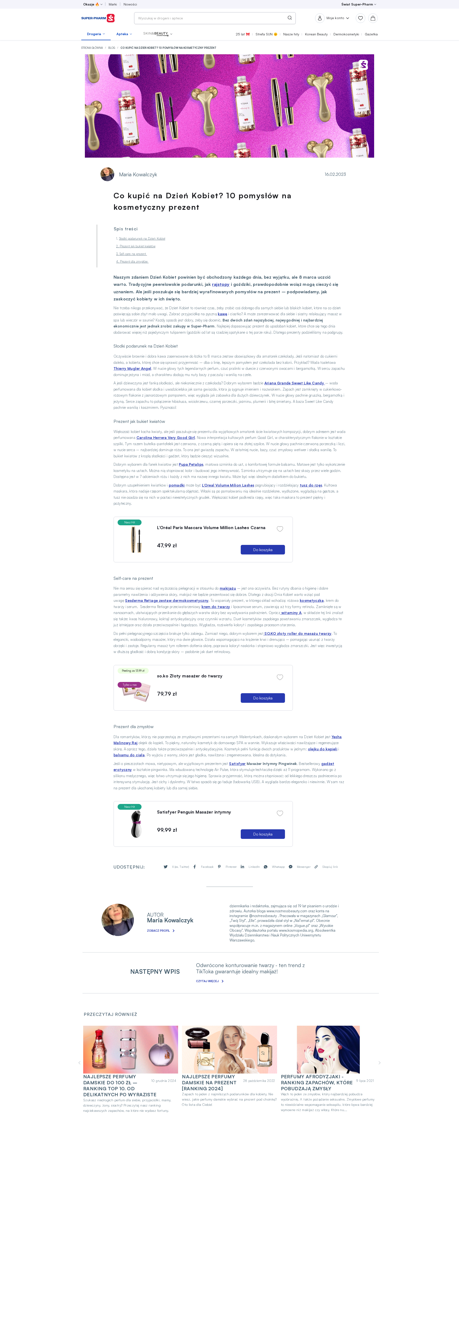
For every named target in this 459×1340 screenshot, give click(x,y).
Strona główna (92, 48)
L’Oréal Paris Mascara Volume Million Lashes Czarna (211, 527)
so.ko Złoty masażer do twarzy (190, 675)
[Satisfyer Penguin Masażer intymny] (136, 824)
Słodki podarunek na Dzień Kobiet (142, 238)
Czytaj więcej (207, 981)
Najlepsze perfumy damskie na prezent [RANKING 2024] (209, 1082)
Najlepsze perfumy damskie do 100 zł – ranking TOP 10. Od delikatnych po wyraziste (120, 1085)
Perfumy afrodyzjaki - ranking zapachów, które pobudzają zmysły (317, 1082)
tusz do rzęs (311, 485)
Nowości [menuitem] (130, 4)
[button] (158, 34)
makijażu (228, 588)
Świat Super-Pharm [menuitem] (357, 4)
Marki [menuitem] (113, 4)
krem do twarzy (216, 606)
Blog (112, 48)
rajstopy (221, 284)
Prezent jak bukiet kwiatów (137, 246)
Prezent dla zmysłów (134, 261)
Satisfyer (237, 763)
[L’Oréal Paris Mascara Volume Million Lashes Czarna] (136, 539)
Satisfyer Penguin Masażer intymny (194, 811)
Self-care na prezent (133, 254)
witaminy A (290, 612)
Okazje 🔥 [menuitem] (91, 4)
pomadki (177, 485)
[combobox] (215, 18)
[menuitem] (96, 34)
